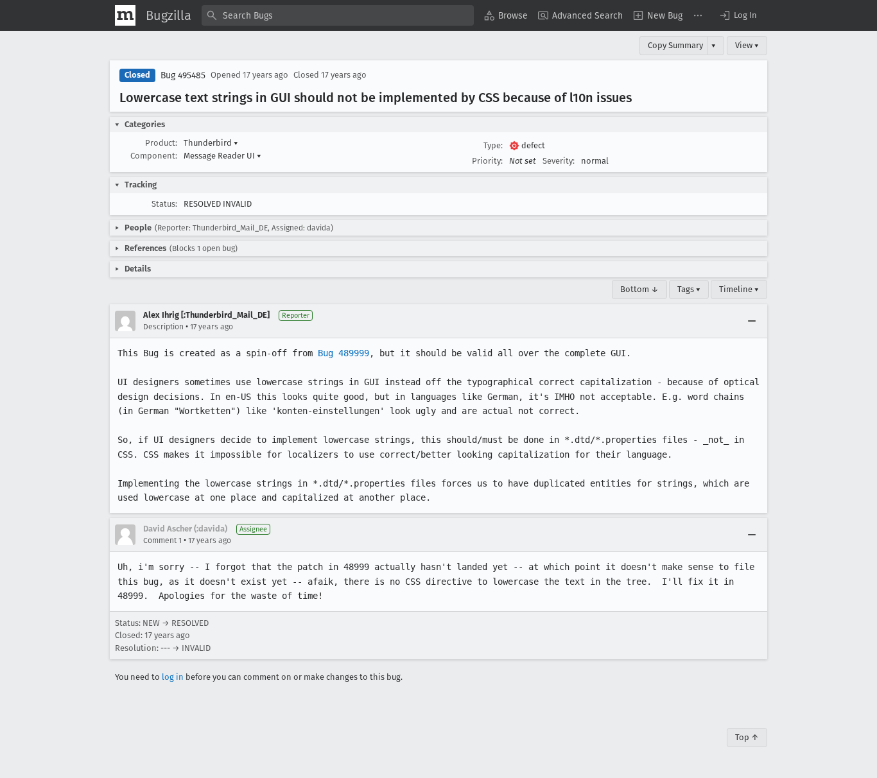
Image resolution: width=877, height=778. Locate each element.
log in (173, 677)
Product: (161, 143)
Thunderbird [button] (211, 143)
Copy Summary (675, 45)
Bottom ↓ (639, 289)
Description (163, 326)
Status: (164, 204)
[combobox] (338, 15)
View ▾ (747, 45)
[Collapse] (752, 321)
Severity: (559, 161)
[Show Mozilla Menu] (125, 15)
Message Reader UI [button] (222, 155)
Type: (493, 145)
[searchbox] (338, 15)
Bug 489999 (343, 353)
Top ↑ (747, 737)
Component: (153, 155)
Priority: (487, 161)
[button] (737, 15)
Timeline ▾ (739, 289)
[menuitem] (506, 15)
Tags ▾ (688, 289)
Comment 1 (162, 540)
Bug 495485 (183, 75)
